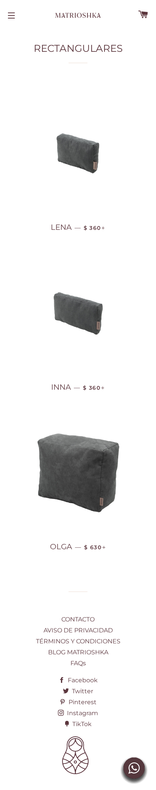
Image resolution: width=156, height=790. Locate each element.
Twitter (81, 691)
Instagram (82, 713)
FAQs (78, 663)
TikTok (81, 724)
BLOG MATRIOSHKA (78, 652)
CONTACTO (78, 619)
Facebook (82, 680)
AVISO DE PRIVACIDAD (78, 630)
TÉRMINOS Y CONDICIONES (78, 641)
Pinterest (82, 702)
